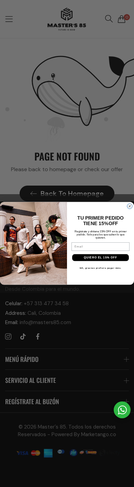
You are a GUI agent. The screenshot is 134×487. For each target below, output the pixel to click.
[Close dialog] (129, 206)
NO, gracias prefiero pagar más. (101, 268)
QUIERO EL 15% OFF (100, 257)
